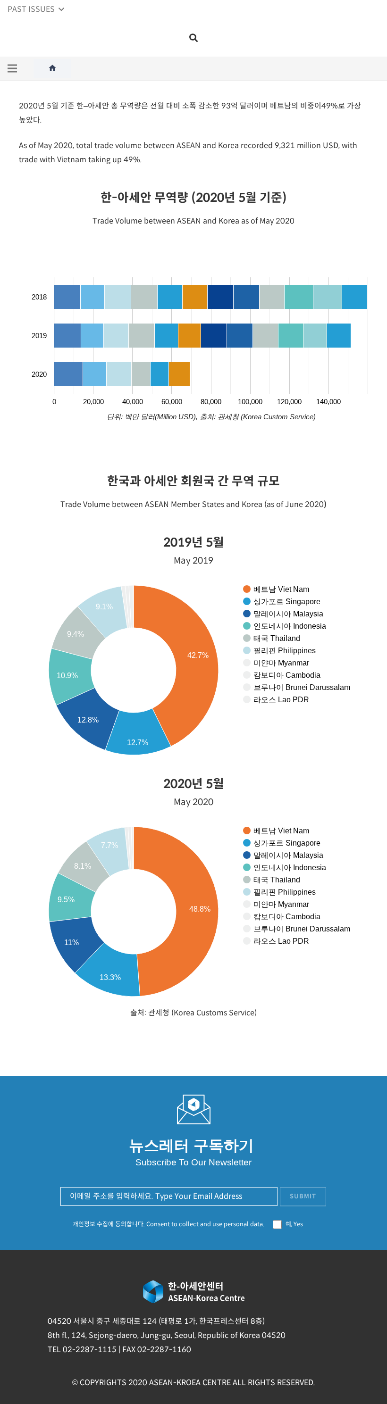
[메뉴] (12, 68)
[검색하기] (193, 38)
